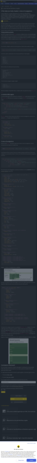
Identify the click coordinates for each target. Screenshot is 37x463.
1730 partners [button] (7, 451)
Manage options (21, 460)
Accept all (31, 460)
